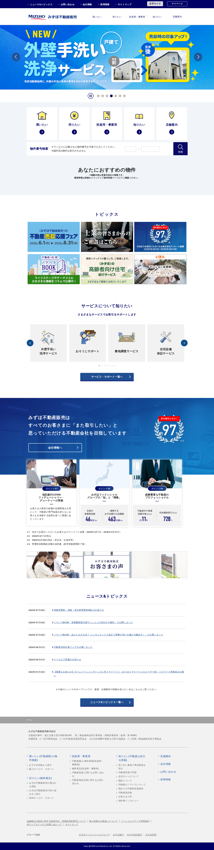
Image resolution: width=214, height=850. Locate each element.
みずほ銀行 (118, 834)
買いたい (97, 17)
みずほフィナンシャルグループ (94, 834)
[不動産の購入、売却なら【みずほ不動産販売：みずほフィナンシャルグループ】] (56, 16)
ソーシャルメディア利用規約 (135, 821)
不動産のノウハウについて (132, 784)
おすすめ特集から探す (40, 765)
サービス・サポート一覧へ (107, 376)
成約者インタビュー (128, 800)
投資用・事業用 (137, 17)
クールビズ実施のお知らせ (67, 659)
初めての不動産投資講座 (130, 788)
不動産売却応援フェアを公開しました (73, 647)
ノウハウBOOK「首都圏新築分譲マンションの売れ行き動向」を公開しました (93, 622)
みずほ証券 (150, 834)
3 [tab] (106, 95)
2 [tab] (102, 95)
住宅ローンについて (128, 776)
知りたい (157, 17)
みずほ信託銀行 (134, 834)
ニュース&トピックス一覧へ (107, 702)
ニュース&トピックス (41, 4)
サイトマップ (125, 4)
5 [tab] (115, 95)
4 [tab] (111, 95)
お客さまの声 (125, 796)
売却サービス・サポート (41, 798)
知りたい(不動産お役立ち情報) (131, 758)
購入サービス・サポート (41, 769)
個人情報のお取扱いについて (103, 821)
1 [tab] (98, 95)
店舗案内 (177, 17)
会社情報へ (55, 447)
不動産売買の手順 (127, 772)
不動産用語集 (125, 792)
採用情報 (105, 4)
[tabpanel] (48, 343)
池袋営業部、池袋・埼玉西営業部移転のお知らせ (79, 610)
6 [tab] (119, 95)
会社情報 (87, 4)
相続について (125, 780)
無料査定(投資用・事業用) (85, 768)
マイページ (177, 3)
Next (198, 57)
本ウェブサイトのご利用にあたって (44, 824)
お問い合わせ (68, 4)
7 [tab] (124, 95)
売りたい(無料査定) (40, 778)
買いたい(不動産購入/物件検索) (43, 758)
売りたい (117, 17)
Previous (16, 57)
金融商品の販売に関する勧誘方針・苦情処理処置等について (56, 821)
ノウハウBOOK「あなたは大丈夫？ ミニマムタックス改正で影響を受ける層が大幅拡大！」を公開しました (108, 634)
